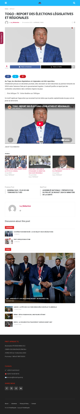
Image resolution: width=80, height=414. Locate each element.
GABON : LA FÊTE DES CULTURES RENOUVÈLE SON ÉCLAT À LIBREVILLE (35, 307)
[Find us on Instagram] (16, 388)
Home (6, 9)
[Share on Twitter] (15, 76)
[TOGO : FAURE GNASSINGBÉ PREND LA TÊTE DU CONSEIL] (16, 162)
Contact (34, 403)
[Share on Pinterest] (23, 76)
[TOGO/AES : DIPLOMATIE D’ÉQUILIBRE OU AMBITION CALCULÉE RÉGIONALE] (40, 162)
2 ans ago (17, 241)
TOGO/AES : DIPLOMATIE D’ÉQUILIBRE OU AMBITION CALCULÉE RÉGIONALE (37, 171)
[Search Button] (74, 3)
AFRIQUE (12, 9)
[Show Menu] (6, 3)
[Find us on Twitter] (11, 388)
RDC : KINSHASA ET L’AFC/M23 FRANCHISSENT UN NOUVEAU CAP (27, 298)
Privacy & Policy (24, 403)
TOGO (41, 22)
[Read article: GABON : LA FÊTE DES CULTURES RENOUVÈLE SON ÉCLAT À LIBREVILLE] (9, 309)
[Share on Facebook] (8, 76)
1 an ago (17, 234)
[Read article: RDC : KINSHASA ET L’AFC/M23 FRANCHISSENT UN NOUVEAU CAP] (40, 278)
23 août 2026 (18, 324)
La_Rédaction (15, 22)
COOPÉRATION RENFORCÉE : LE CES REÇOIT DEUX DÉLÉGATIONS (33, 232)
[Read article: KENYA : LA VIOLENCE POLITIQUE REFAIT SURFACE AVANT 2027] (9, 324)
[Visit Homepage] (39, 3)
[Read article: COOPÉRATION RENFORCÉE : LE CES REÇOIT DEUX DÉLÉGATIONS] (9, 233)
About (6, 403)
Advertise (14, 403)
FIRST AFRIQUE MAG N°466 (22, 239)
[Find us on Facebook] (7, 388)
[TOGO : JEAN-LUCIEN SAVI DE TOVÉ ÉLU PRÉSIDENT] (63, 162)
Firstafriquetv (12, 407)
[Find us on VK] (21, 388)
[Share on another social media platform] (73, 66)
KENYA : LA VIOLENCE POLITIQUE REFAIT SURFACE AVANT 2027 (33, 322)
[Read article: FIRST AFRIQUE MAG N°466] (9, 241)
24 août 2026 (10, 301)
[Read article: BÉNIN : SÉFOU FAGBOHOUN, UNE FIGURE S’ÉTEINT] (9, 316)
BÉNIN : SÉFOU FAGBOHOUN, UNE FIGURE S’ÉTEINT (29, 314)
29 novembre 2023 (27, 22)
